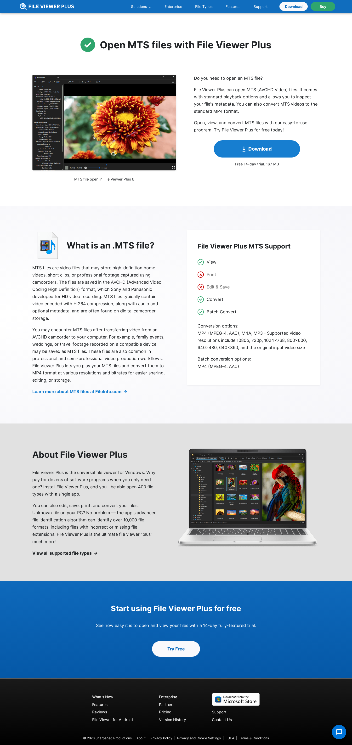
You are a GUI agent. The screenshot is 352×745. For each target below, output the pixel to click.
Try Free (176, 648)
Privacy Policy (161, 738)
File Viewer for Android (112, 719)
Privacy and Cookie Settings (199, 738)
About (141, 738)
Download (293, 6)
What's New (102, 697)
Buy (323, 6)
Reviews (99, 712)
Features (100, 704)
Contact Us (222, 719)
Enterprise (168, 697)
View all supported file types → (65, 553)
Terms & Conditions (254, 738)
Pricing (165, 712)
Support (219, 712)
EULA (230, 738)
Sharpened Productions (114, 738)
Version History (172, 719)
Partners (166, 704)
